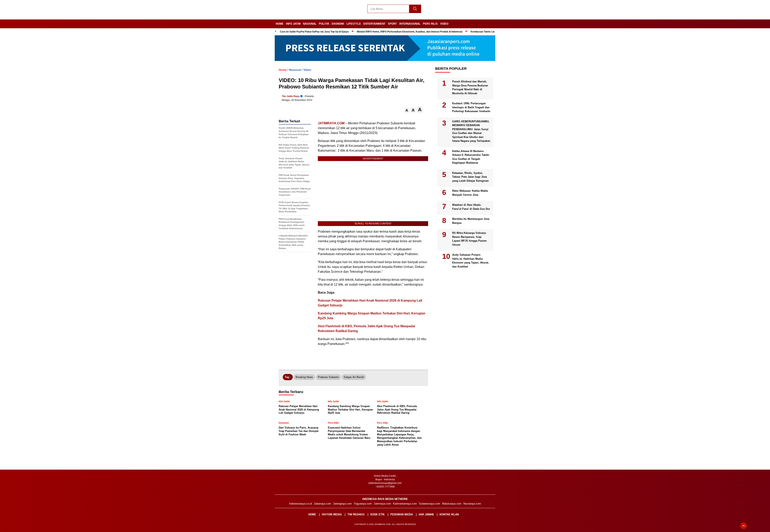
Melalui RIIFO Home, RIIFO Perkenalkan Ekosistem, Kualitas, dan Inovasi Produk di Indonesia (409, 31)
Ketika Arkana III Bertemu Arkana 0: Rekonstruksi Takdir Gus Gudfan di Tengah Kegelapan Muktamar (470, 157)
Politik (324, 23)
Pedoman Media (401, 514)
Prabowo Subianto (328, 377)
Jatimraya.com (382, 503)
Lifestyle (353, 23)
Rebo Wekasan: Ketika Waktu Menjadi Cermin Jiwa (470, 193)
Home (280, 23)
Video (444, 23)
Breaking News (304, 377)
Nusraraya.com (472, 503)
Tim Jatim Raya (291, 96)
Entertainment (374, 23)
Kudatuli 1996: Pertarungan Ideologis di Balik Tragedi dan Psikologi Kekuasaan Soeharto (471, 107)
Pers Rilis (430, 23)
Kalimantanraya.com (405, 503)
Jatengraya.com (342, 503)
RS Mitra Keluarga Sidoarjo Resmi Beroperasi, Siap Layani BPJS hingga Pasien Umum (469, 239)
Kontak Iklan (449, 514)
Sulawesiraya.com (429, 503)
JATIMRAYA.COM (331, 123)
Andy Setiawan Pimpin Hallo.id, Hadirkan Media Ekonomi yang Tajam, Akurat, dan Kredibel (470, 260)
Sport (392, 23)
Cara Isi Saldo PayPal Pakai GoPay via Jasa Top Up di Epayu (314, 31)
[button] (406, 110)
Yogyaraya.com (363, 503)
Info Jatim (293, 23)
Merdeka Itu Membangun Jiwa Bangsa (470, 221)
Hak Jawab (426, 514)
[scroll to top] (744, 526)
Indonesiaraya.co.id (300, 503)
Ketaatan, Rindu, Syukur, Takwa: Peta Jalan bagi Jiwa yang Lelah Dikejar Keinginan (470, 176)
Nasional (309, 23)
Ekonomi (338, 23)
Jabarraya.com (322, 503)
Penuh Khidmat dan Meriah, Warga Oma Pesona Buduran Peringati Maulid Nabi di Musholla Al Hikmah (470, 87)
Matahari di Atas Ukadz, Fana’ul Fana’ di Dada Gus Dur (471, 207)
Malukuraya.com (451, 503)
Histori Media (332, 514)
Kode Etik (377, 514)
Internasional (409, 23)
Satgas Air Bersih (354, 377)
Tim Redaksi (356, 514)
